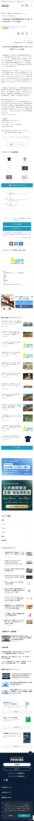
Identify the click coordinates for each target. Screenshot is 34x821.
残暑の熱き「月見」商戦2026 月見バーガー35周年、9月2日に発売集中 (16, 657)
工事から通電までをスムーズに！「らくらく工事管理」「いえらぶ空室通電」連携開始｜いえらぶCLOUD (21, 691)
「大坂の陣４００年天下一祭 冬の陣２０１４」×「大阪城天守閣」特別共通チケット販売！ (11, 427)
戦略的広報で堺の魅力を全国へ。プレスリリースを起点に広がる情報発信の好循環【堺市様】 (22, 637)
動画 (3, 536)
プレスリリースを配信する (16, 773)
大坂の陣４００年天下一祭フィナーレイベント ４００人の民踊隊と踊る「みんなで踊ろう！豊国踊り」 (11, 333)
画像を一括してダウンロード (17, 185)
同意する (24, 815)
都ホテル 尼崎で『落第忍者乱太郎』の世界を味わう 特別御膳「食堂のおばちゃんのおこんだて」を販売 (15, 590)
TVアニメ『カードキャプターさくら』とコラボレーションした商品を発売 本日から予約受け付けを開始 (15, 598)
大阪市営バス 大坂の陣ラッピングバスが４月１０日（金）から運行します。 (11, 385)
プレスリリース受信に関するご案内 (23, 237)
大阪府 (15, 205)
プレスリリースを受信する (16, 776)
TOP (5, 13)
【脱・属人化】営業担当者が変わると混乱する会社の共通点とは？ (21, 683)
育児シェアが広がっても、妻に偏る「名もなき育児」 (14, 583)
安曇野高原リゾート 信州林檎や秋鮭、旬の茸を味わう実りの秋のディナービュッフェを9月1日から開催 (15, 607)
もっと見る (17, 447)
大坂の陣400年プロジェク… (20, 13)
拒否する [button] (11, 815)
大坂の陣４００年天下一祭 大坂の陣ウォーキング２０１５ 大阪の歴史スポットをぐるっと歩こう (11, 323)
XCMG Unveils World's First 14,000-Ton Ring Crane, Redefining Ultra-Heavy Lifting (14, 562)
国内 (23, 5)
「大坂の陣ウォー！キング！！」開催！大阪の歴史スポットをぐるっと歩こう (11, 417)
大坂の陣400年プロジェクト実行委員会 (18, 26)
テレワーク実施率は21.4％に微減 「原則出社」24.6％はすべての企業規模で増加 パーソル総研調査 (16, 662)
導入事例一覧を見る (16, 641)
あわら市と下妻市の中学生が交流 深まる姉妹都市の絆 (15, 569)
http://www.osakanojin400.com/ (9, 114)
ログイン (17, 228)
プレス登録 (17, 224)
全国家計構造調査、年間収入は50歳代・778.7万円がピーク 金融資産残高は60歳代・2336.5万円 (16, 652)
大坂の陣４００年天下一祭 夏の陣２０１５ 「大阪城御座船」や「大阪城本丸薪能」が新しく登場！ (11, 406)
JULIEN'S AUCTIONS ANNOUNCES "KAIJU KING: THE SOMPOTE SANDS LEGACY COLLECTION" (21, 675)
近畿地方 (11, 205)
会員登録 (17, 764)
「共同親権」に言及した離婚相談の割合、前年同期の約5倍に (14, 614)
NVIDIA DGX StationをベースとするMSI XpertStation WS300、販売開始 (15, 576)
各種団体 (9, 13)
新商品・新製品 (12, 193)
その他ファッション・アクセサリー (16, 199)
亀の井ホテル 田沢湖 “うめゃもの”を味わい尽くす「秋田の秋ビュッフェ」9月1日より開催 (14, 622)
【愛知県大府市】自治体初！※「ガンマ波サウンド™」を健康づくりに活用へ (14, 554)
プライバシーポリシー (16, 804)
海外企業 (4, 540)
